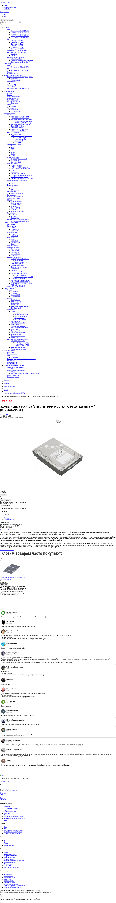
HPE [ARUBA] (15, 242)
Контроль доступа (13, 377)
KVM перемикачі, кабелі (19, 273)
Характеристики (9, 519)
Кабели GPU (15, 209)
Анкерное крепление (18, 347)
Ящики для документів (18, 332)
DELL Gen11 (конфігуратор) (20, 37)
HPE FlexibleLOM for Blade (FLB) (22, 178)
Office (13, 86)
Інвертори (10, 352)
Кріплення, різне (16, 334)
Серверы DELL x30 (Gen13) (20, 34)
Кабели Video (15, 205)
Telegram (3, 793)
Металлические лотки (18, 341)
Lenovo (9, 72)
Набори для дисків (13, 101)
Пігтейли (14, 270)
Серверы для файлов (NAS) (20, 62)
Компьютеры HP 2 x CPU (19, 70)
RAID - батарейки (20, 139)
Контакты (7, 9)
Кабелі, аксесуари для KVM (23, 277)
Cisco (13, 244)
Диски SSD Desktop (17, 126)
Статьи (6, 815)
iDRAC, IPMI (11, 104)
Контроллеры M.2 (17, 134)
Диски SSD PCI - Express (19, 129)
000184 (10, 503)
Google (2, 798)
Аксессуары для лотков (19, 349)
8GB (12, 149)
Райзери (10, 93)
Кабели (9, 200)
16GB (13, 150)
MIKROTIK (14, 231)
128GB (13, 155)
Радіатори (14, 109)
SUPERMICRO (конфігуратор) (17, 50)
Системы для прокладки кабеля (18, 339)
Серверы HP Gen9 (17, 45)
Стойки (9, 290)
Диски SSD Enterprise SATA (20, 116)
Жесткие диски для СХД (22, 123)
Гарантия (7, 807)
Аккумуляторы (12, 360)
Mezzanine (14, 172)
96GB (13, 145)
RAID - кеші (18, 142)
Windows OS (15, 78)
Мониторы (14, 214)
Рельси (9, 95)
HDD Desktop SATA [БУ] (19, 131)
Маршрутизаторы (13, 232)
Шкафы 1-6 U (15, 300)
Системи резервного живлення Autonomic (21, 359)
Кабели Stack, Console (18, 278)
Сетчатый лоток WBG (21, 344)
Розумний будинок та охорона (14, 365)
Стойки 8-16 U (15, 295)
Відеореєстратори (13, 375)
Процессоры (11, 191)
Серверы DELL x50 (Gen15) (20, 31)
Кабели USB (15, 206)
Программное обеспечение (13, 75)
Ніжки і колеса (15, 337)
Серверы (7, 27)
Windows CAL (15, 80)
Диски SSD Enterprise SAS (20, 118)
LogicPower (15, 357)
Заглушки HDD (16, 162)
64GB (13, 154)
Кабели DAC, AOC (20, 262)
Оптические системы (14, 257)
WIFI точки (10, 237)
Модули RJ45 (15, 254)
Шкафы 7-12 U (16, 301)
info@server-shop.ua (11, 790)
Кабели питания (16, 201)
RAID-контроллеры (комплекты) (21, 136)
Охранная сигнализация (15, 367)
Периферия (11, 213)
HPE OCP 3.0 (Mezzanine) (19, 167)
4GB (12, 147)
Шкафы (9, 298)
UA (5, 15)
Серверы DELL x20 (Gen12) (20, 36)
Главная (6, 380)
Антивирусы (11, 90)
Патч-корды (15, 250)
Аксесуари (14, 329)
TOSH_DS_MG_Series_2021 (9, 529)
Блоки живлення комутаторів (20, 282)
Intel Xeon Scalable (17, 193)
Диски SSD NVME (17, 127)
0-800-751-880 (5, 2)
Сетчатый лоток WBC (21, 342)
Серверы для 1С (16, 59)
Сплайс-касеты (16, 268)
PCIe (12, 170)
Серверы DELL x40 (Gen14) (20, 32)
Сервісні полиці (19, 318)
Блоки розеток (15, 321)
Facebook (3, 799)
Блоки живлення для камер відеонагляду (25, 373)
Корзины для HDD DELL (19, 159)
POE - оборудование (18, 285)
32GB (13, 152)
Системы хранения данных (16, 52)
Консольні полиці (20, 319)
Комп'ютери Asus (13, 73)
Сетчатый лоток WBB (21, 346)
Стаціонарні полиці (20, 316)
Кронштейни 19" (16, 324)
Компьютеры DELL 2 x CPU (20, 67)
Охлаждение (11, 108)
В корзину (4, 584)
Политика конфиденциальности (14, 818)
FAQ (5, 820)
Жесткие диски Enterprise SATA (21, 119)
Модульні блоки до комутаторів (21, 283)
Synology (14, 54)
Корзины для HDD (13, 157)
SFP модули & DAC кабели (20, 259)
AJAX (13, 368)
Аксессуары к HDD (13, 198)
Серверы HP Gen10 (17, 44)
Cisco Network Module (18, 173)
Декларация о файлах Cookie (13, 816)
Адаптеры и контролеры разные (18, 219)
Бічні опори (18, 313)
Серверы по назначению (15, 57)
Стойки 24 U (15, 291)
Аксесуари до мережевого (16, 286)
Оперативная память (14, 144)
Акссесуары (11, 309)
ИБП (8, 355)
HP (8, 39)
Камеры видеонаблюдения (16, 370)
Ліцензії (13, 106)
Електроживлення (10, 350)
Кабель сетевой (16, 249)
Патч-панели (15, 252)
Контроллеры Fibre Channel (20, 221)
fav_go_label (4, 414)
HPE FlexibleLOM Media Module (21, 175)
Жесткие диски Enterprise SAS (21, 124)
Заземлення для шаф (18, 336)
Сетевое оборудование (11, 223)
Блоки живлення (12, 185)
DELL (9, 29)
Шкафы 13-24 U (16, 303)
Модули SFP (18, 260)
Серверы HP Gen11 (17, 41)
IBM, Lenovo (15, 190)
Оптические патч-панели (19, 267)
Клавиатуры (15, 218)
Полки (13, 311)
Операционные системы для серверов (20, 77)
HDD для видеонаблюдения (23, 121)
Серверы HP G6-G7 (17, 49)
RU (5, 16)
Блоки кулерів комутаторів (20, 280)
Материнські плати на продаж (17, 180)
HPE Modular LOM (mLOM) (20, 177)
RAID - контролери (20, 137)
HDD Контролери (13, 132)
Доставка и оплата (10, 7)
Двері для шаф (16, 308)
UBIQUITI (14, 227)
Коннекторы (15, 255)
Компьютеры (8, 63)
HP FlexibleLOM (16, 165)
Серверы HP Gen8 (17, 47)
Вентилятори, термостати (19, 327)
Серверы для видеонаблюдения (22, 60)
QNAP (13, 55)
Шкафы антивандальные (19, 306)
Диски (9, 114)
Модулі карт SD (12, 100)
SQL (12, 83)
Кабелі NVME (15, 208)
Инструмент (11, 224)
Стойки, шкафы (9, 288)
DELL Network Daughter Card (20, 168)
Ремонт (6, 5)
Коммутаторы (11, 226)
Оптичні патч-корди (17, 265)
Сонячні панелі (12, 364)
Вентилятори (15, 111)
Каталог (6, 383)
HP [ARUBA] (15, 229)
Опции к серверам (10, 91)
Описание (7, 518)
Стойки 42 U (15, 293)
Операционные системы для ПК (18, 88)
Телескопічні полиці (21, 314)
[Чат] (0, 894)
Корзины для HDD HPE (19, 160)
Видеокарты (11, 195)
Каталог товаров (6, 20)
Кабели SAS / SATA (17, 211)
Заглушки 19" (15, 331)
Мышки (13, 216)
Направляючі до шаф (18, 326)
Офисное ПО (11, 85)
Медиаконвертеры (17, 264)
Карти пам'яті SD (13, 98)
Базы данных (11, 82)
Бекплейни (14, 103)
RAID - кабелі (18, 141)
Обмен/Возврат (12, 808)
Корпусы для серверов (15, 196)
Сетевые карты (12, 164)
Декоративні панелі (13, 96)
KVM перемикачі (20, 275)
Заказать (4, 494)
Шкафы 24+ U (15, 305)
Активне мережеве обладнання (17, 272)
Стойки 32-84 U (16, 296)
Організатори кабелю (18, 323)
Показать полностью (7, 550)
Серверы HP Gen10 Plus (19, 42)
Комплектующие (9, 113)
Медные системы (13, 247)
